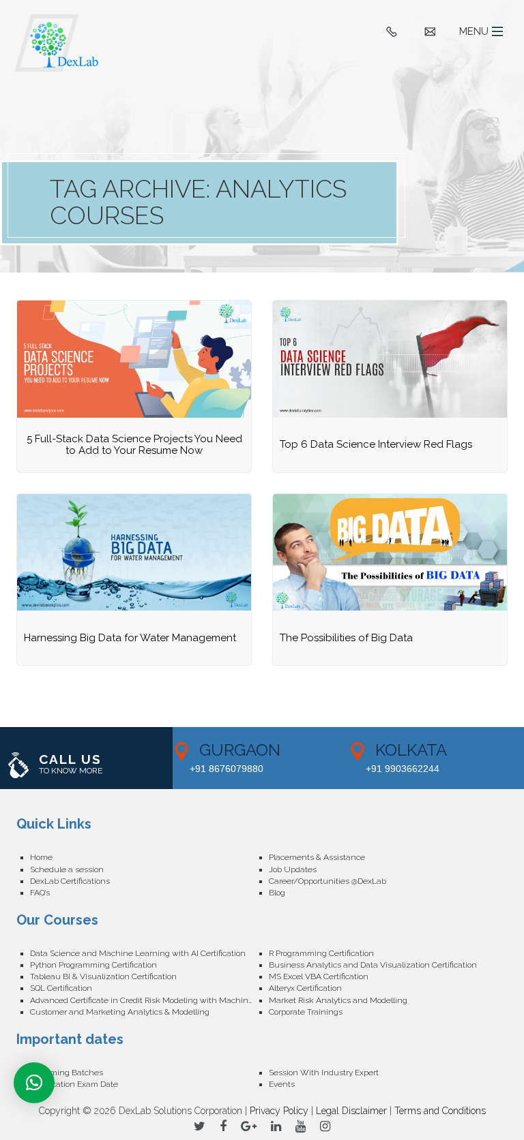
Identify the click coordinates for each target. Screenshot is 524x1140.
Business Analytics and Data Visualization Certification (373, 965)
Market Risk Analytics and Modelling (338, 1000)
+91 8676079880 (226, 768)
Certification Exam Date (74, 1084)
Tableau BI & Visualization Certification (103, 976)
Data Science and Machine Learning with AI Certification (138, 953)
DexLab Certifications (70, 881)
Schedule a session (67, 869)
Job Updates (293, 869)
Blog (277, 892)
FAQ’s (40, 892)
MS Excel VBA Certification (318, 976)
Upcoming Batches (66, 1072)
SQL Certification (61, 988)
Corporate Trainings (306, 1012)
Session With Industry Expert (324, 1072)
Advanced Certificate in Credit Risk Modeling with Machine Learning (149, 1000)
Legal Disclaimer (351, 1110)
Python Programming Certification (93, 965)
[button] (34, 1082)
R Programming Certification (321, 953)
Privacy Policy (279, 1110)
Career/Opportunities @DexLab (327, 881)
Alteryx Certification (305, 988)
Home (41, 857)
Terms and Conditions (440, 1110)
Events (282, 1084)
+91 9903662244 (402, 768)
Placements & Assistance (317, 857)
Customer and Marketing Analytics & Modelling (119, 1012)
